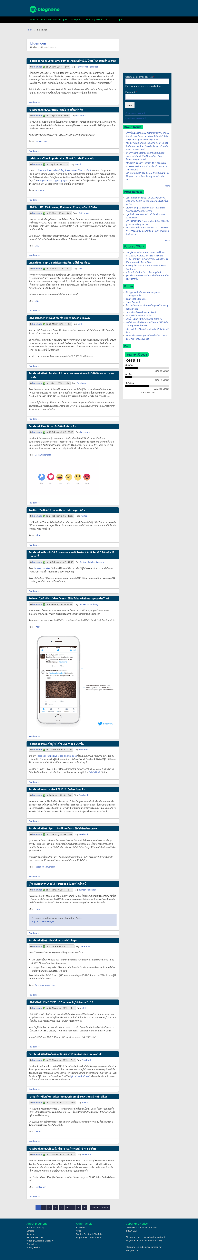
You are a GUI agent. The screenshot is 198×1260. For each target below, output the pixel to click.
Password (130, 92)
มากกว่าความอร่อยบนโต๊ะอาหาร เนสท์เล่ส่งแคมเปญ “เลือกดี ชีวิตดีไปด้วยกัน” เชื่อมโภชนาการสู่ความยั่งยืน (146, 156)
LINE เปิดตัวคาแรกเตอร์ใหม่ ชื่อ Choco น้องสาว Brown (59, 318)
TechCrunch (40, 190)
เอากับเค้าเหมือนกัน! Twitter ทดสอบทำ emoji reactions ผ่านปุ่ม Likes (68, 1096)
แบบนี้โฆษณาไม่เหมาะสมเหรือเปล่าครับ (144, 318)
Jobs (65, 19)
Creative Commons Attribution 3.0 (142, 1227)
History (40, 1227)
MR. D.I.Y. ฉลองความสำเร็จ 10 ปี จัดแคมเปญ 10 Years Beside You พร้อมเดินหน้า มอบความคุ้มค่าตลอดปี (147, 166)
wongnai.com (132, 1250)
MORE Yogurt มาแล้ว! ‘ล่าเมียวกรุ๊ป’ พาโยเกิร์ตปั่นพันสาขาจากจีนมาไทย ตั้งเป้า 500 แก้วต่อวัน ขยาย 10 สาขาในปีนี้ (147, 146)
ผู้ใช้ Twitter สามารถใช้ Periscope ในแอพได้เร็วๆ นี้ (57, 883)
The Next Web (41, 141)
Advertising (92, 604)
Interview (45, 19)
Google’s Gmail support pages (52, 180)
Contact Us (32, 1244)
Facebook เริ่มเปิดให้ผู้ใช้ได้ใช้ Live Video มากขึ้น (56, 744)
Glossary (49, 1240)
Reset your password (135, 118)
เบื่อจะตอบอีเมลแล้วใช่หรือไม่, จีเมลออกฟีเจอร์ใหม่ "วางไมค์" (64, 170)
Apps (78, 1230)
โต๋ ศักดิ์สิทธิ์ (94, 772)
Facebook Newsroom (44, 866)
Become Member (35, 1237)
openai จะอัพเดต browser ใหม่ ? (141, 312)
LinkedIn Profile (153, 1240)
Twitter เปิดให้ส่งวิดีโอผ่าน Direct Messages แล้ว (57, 510)
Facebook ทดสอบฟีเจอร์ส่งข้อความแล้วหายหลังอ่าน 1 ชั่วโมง (62, 1148)
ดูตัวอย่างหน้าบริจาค (80, 1076)
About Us (31, 1227)
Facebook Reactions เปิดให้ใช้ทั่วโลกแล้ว (52, 426)
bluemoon (38, 43)
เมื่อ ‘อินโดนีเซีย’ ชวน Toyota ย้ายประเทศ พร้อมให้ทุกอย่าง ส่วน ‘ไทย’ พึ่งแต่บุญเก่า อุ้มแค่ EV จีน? (147, 176)
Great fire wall (133, 302)
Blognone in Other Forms (88, 1237)
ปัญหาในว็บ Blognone (136, 299)
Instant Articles (87, 562)
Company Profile (94, 19)
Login (119, 19)
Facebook (93, 66)
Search (109, 19)
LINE (80, 213)
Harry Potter (82, 66)
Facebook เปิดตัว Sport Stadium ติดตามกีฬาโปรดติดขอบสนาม (64, 828)
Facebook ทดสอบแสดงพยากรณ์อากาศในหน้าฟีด (56, 109)
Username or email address (139, 76)
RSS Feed (80, 1227)
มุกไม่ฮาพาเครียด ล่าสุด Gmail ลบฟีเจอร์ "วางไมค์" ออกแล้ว (61, 158)
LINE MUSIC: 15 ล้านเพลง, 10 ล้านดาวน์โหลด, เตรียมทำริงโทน (63, 207)
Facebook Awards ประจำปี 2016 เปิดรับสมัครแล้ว (57, 789)
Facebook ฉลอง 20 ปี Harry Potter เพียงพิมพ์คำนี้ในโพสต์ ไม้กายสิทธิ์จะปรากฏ (72, 60)
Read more (34, 102)
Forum (57, 19)
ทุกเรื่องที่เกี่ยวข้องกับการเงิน (139, 315)
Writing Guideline (35, 1240)
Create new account (135, 113)
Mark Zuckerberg (42, 454)
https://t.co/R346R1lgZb (43, 921)
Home (29, 29)
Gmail (78, 164)
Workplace (76, 19)
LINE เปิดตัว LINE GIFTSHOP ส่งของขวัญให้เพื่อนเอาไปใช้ (61, 1002)
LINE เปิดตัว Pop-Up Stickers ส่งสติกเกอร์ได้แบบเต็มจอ (59, 262)
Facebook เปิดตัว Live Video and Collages (57, 755)
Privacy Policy (33, 1247)
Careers (30, 1230)
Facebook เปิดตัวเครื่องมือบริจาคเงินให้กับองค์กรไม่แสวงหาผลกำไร (65, 1054)
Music (86, 213)
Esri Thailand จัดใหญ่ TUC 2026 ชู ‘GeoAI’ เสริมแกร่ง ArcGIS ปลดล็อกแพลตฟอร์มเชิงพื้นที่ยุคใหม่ (147, 201)
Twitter (83, 515)
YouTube (98, 1234)
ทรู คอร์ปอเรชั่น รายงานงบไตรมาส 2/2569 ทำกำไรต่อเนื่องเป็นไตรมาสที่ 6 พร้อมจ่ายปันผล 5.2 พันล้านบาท (147, 231)
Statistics (31, 1234)
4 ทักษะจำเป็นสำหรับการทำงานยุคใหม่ (143, 272)
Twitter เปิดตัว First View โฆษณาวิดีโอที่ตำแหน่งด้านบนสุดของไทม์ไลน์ (69, 598)
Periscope (91, 889)
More (167, 185)
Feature (33, 19)
